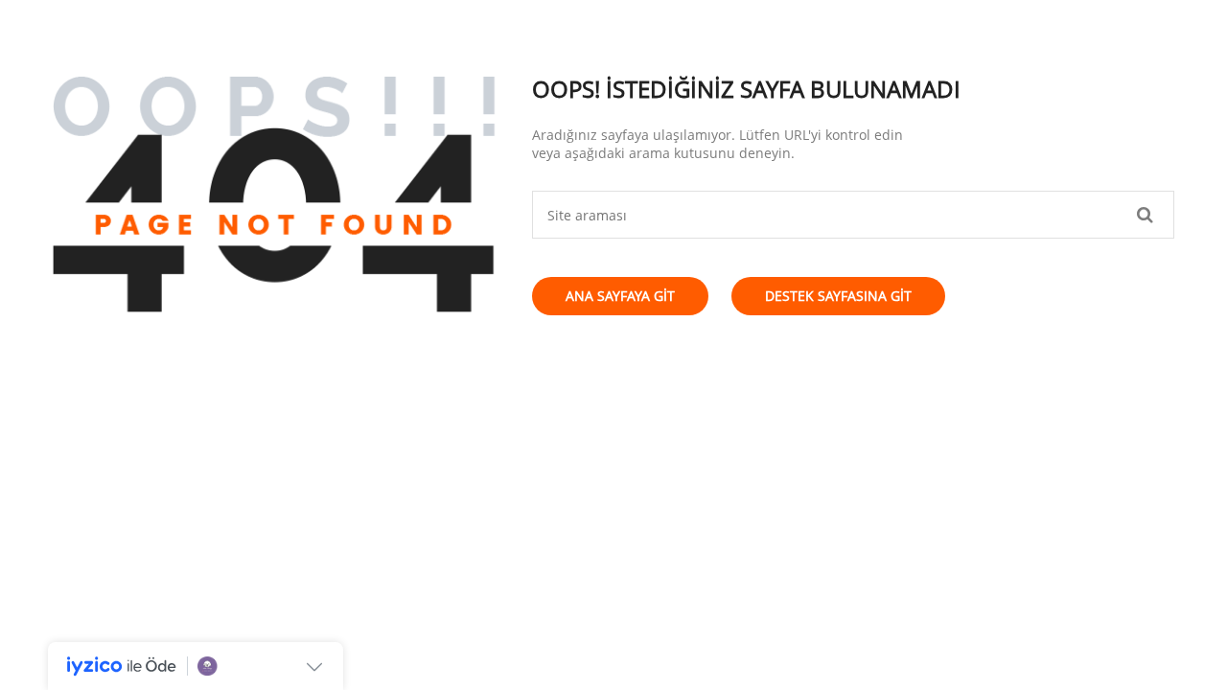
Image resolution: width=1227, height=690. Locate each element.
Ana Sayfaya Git (620, 296)
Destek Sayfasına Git (838, 296)
